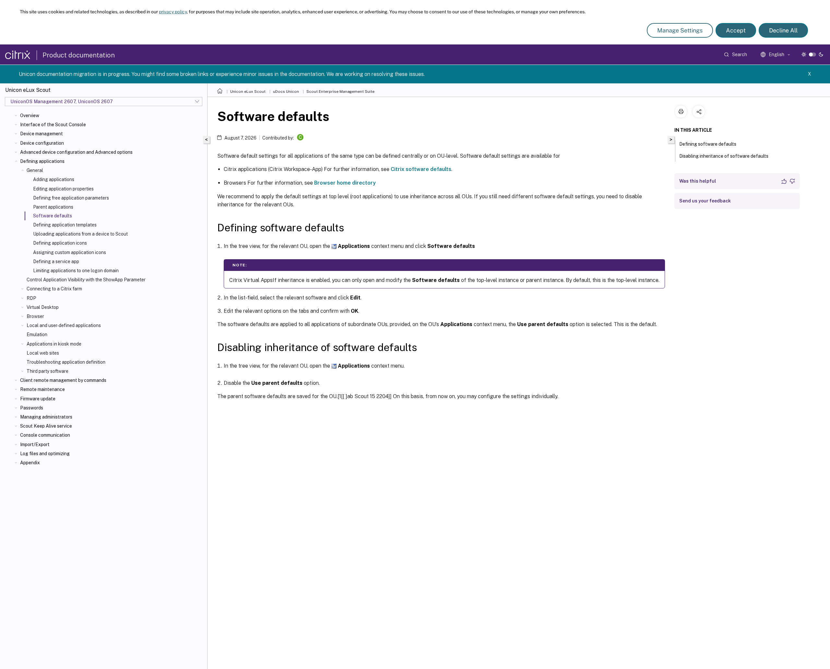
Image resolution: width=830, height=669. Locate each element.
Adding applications (53, 179)
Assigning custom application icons (69, 252)
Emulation (37, 334)
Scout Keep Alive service (46, 426)
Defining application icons (60, 243)
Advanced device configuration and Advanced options (76, 152)
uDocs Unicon (286, 91)
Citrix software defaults (421, 169)
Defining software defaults (707, 144)
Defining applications (42, 161)
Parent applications (53, 207)
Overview (29, 115)
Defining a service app (56, 261)
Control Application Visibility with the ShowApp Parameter (86, 279)
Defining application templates (65, 224)
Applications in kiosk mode (54, 344)
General (35, 170)
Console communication (45, 435)
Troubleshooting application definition (66, 362)
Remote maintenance (42, 389)
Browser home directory (345, 183)
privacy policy (173, 11)
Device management (41, 133)
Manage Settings (680, 30)
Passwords (31, 407)
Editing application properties (63, 188)
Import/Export (35, 444)
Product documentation (78, 55)
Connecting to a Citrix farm (54, 288)
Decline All (783, 30)
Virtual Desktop (43, 307)
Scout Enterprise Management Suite (340, 91)
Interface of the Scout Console (53, 124)
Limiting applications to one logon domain (76, 270)
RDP (31, 298)
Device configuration (42, 143)
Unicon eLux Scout (248, 91)
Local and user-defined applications (64, 325)
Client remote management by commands (63, 380)
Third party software (47, 371)
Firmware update (37, 398)
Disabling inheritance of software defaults (723, 156)
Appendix (30, 462)
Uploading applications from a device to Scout (80, 234)
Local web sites (43, 353)
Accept (736, 30)
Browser (35, 316)
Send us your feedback (705, 200)
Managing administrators (46, 417)
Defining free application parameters (71, 198)
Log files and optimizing (45, 453)
